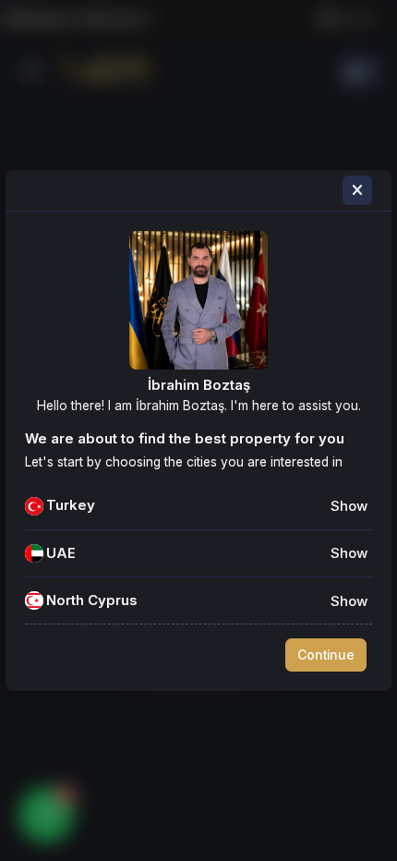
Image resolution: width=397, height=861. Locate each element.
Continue (326, 655)
